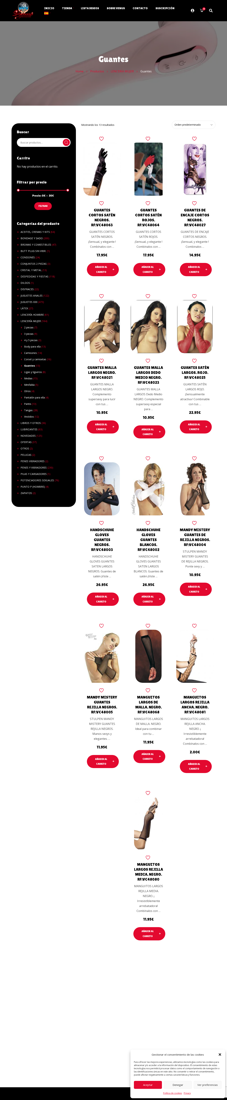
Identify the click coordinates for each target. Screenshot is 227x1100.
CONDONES (28, 257)
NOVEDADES (28, 435)
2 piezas (29, 327)
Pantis (27, 404)
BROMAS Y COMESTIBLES (36, 244)
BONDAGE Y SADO (32, 238)
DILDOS (25, 283)
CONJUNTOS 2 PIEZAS (34, 263)
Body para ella (32, 346)
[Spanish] (46, 13)
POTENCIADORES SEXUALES (37, 480)
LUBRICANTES (29, 429)
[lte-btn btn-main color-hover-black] (103, 269)
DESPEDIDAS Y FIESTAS (34, 276)
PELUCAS (26, 454)
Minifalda (29, 384)
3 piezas (29, 333)
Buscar (66, 142)
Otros (27, 391)
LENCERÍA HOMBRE (32, 314)
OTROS (25, 448)
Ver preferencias (207, 1085)
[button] (220, 1054)
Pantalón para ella (34, 397)
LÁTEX (24, 308)
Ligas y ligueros (33, 372)
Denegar (178, 1085)
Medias (28, 378)
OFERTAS (26, 442)
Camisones (30, 353)
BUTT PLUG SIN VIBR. (33, 251)
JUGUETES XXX (29, 302)
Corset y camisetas (35, 359)
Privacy (187, 1093)
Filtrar (43, 206)
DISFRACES (27, 289)
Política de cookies (172, 1093)
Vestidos (29, 416)
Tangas (28, 410)
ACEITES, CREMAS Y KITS (35, 232)
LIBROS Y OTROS (31, 423)
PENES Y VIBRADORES (34, 467)
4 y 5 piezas (31, 340)
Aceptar (148, 1085)
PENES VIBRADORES (33, 461)
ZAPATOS (26, 493)
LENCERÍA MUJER (31, 321)
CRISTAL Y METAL (31, 270)
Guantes (29, 365)
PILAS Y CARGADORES (34, 474)
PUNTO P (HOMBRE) (33, 486)
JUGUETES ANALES (32, 295)
